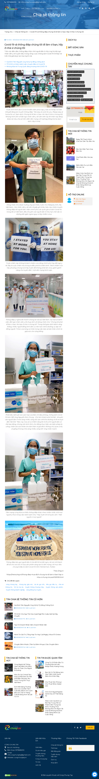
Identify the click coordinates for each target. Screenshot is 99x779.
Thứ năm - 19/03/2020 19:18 (14, 40)
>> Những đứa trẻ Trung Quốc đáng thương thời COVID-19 (26, 66)
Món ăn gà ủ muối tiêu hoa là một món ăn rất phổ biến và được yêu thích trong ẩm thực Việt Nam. (23, 678)
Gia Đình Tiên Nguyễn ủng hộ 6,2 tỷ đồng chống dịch (34, 605)
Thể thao (54, 748)
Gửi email (79, 204)
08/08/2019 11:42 (21, 647)
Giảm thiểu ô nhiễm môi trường (77, 92)
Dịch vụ (54, 760)
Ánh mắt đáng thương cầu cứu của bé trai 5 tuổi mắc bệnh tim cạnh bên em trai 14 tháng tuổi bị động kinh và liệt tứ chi (23, 691)
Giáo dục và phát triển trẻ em (76, 85)
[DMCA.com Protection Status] (11, 775)
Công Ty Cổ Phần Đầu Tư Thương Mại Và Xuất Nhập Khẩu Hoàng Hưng (54, 664)
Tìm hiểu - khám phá (74, 99)
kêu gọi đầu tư (51, 584)
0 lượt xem (31, 608)
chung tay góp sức (26, 584)
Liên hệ (90, 727)
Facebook (79, 748)
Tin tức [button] (42, 17)
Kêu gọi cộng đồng (86, 99)
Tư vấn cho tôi (87, 119)
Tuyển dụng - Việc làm (56, 755)
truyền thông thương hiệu (34, 587)
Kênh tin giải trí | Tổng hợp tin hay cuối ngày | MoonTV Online (37, 634)
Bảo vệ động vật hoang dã (75, 96)
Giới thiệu (38, 747)
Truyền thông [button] (52, 8)
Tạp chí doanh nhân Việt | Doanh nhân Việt (30, 625)
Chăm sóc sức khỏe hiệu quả (76, 82)
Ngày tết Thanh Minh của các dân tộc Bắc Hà (85, 140)
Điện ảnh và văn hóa (73, 78)
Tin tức (37, 762)
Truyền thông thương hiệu (40, 755)
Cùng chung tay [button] (28, 17)
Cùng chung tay (41, 759)
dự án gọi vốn (39, 584)
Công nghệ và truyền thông (76, 71)
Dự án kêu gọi (40, 750)
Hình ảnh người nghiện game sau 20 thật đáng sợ (54, 694)
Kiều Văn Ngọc (81, 199)
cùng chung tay (11, 584)
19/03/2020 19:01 (21, 608)
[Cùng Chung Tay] (11, 8)
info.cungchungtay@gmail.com (33, 2)
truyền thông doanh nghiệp (15, 590)
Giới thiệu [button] (25, 8)
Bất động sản (56, 751)
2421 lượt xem (29, 40)
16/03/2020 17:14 (20, 619)
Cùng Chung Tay (66, 775)
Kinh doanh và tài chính (74, 75)
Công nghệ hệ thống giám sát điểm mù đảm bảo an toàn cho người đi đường (23, 667)
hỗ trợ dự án (18, 587)
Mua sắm (54, 763)
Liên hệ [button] (52, 17)
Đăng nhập (81, 2)
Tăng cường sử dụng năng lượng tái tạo (79, 89)
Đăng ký (91, 2)
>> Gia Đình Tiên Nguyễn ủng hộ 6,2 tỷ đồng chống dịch (25, 62)
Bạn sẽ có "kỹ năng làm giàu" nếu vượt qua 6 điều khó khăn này (54, 674)
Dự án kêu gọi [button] (38, 8)
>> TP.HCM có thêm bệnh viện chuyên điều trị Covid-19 (25, 64)
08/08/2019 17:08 (21, 627)
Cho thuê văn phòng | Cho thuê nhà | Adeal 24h (53, 684)
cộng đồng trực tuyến (33, 590)
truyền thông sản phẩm (54, 587)
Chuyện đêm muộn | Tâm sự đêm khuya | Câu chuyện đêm (36, 644)
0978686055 (79, 201)
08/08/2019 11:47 (21, 637)
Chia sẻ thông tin (57, 745)
